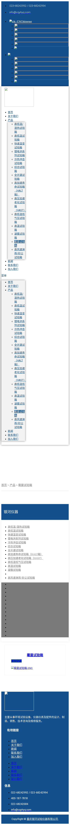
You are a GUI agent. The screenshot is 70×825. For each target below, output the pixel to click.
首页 (10, 282)
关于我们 (13, 116)
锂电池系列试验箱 (18, 538)
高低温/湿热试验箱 (19, 128)
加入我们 (13, 269)
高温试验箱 (14, 566)
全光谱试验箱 (15, 550)
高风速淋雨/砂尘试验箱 (19, 253)
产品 (10, 120)
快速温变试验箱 (17, 534)
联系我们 (13, 435)
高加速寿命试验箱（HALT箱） (25, 554)
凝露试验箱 (14, 570)
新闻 (10, 431)
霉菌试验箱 (25, 485)
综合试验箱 (14, 546)
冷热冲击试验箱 (17, 542)
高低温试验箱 (15, 531)
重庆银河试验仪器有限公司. (42, 819)
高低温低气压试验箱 (19, 218)
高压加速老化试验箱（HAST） (25, 558)
